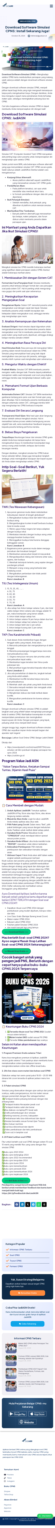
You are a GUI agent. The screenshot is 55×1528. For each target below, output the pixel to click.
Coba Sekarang (29, 1324)
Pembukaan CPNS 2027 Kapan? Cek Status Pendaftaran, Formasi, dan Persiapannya (32, 1371)
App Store (35, 813)
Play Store (22, 813)
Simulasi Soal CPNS (27, 21)
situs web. (34, 822)
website (25, 816)
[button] (51, 6)
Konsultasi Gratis (29, 1293)
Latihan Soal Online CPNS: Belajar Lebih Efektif (32, 738)
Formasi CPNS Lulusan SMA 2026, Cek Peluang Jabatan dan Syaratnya (33, 1357)
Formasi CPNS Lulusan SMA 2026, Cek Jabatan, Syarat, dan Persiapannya (33, 1383)
